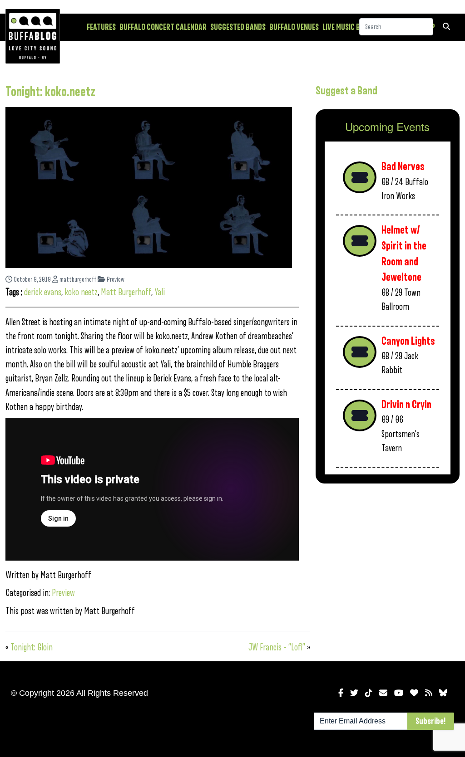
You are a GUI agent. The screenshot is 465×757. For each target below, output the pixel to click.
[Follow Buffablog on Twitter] (354, 693)
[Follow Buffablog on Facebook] (340, 693)
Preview (114, 279)
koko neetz (81, 292)
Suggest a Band (346, 91)
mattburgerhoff (77, 279)
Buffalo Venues (294, 27)
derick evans (42, 292)
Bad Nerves (403, 166)
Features (101, 27)
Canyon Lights (408, 341)
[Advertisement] (388, 554)
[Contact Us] (383, 693)
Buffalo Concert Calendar (163, 27)
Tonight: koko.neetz (50, 92)
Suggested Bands (238, 27)
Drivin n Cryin (406, 404)
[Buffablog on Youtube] (398, 693)
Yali (159, 292)
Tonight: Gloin (31, 647)
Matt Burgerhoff (126, 292)
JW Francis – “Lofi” (276, 647)
